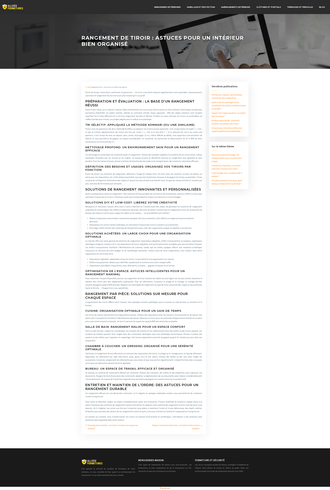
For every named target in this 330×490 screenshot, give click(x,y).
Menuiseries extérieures (167, 7)
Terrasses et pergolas (300, 7)
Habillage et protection (201, 7)
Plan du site (165, 488)
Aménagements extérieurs (235, 7)
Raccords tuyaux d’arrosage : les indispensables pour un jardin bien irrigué (227, 158)
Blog (322, 7)
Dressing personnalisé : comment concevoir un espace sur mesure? (113, 427)
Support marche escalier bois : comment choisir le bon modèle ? (176, 427)
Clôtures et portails (268, 7)
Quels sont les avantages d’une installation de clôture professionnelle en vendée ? (229, 105)
